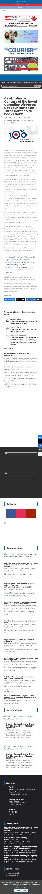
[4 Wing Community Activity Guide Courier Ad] (21, 43)
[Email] (40, 450)
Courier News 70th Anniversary (21, 735)
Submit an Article (21, 7)
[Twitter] (40, 441)
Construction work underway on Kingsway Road (20, 378)
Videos (27, 737)
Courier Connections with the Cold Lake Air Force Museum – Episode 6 (20, 726)
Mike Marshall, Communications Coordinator (21, 568)
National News (30, 608)
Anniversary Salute (10, 120)
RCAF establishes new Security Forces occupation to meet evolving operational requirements (20, 697)
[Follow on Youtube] (31, 513)
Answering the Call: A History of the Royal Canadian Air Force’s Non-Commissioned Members (19, 269)
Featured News (22, 120)
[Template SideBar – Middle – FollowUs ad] (21, 454)
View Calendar (8, 348)
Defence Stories (11, 700)
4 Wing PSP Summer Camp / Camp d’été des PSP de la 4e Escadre (23, 322)
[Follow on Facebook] (11, 513)
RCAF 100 (12, 123)
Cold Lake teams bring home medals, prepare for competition (18, 677)
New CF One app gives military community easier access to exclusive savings (20, 603)
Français (5, 10)
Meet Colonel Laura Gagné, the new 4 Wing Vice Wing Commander (21, 659)
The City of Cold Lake (13, 587)
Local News (29, 571)
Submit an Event (13, 876)
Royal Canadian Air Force (14, 118)
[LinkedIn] (40, 446)
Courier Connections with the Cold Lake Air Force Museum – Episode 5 (20, 756)
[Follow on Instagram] (21, 513)
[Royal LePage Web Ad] (21, 26)
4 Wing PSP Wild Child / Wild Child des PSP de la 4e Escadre (23, 330)
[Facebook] (40, 437)
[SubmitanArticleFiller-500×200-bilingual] (21, 70)
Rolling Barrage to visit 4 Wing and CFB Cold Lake (20, 384)
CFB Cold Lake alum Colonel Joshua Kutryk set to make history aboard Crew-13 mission (21, 564)
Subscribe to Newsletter (21, 5)
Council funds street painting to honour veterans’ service (19, 584)
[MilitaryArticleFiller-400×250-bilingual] (21, 474)
